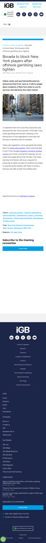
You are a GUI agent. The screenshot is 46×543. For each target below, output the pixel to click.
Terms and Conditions (34, 538)
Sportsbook (38, 218)
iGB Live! (6, 444)
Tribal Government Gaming (12, 472)
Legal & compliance (32, 213)
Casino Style (7, 468)
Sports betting (9, 215)
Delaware (18, 228)
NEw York (27, 228)
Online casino (9, 221)
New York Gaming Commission (21, 225)
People (23, 369)
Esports (23, 348)
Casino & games (16, 45)
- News (12, 485)
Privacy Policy (9, 538)
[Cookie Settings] (3, 539)
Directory (6, 401)
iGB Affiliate (6, 448)
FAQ (4, 428)
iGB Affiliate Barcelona (10, 451)
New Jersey (8, 228)
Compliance (21, 215)
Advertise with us (8, 431)
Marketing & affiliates (23, 365)
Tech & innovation (23, 385)
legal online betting (17, 148)
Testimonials (7, 435)
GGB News (6, 461)
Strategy (23, 381)
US (12, 232)
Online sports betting (23, 218)
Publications (7, 411)
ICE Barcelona (7, 458)
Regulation (8, 218)
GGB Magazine (8, 465)
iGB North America (27, 196)
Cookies (20, 538)
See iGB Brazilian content (8, 14)
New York (18, 232)
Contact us (6, 425)
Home (5, 45)
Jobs (4, 408)
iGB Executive (7, 455)
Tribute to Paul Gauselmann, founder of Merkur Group (21, 488)
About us (6, 421)
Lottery (23, 360)
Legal (30, 215)
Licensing (38, 215)
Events (5, 405)
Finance (23, 352)
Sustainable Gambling (23, 373)
